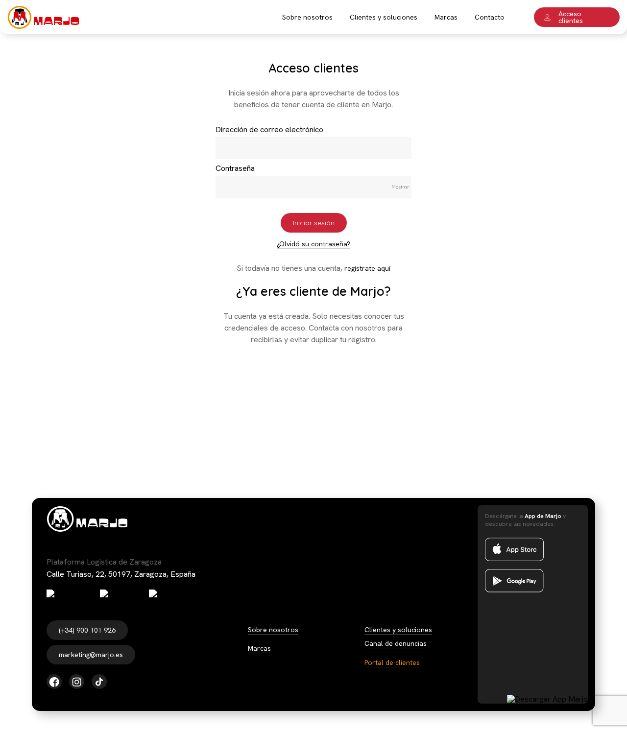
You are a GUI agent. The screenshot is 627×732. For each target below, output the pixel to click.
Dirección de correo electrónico (269, 129)
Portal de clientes (392, 662)
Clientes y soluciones (398, 629)
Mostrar (400, 187)
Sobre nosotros (273, 629)
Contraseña (235, 168)
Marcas (259, 648)
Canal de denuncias (395, 643)
